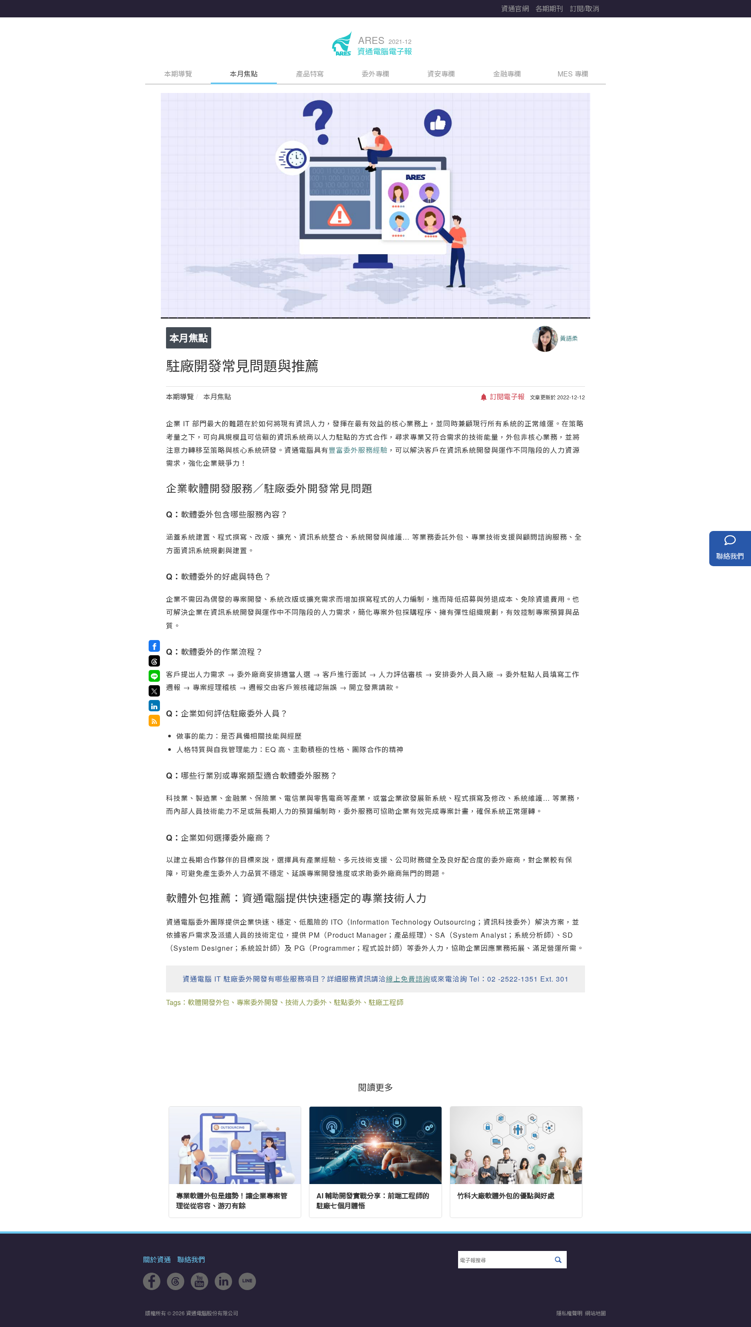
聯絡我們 (191, 1259)
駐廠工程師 (386, 1002)
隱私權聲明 (569, 1313)
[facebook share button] (154, 645)
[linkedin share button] (154, 705)
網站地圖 (595, 1313)
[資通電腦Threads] (175, 1287)
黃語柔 (569, 338)
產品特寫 (310, 74)
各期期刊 (549, 8)
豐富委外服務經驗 (358, 450)
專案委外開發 (257, 1002)
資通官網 (515, 8)
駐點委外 (348, 1002)
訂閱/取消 (584, 8)
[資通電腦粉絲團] (151, 1287)
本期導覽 (178, 74)
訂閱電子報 (506, 396)
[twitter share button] (154, 691)
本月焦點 (244, 74)
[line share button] (154, 675)
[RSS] (154, 720)
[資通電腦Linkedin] (223, 1287)
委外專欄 (375, 74)
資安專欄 (441, 74)
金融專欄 (507, 74)
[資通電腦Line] (247, 1287)
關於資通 (157, 1259)
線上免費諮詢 (408, 979)
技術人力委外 (306, 1002)
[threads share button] (154, 661)
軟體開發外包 (208, 1002)
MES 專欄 (573, 74)
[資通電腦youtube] (199, 1287)
